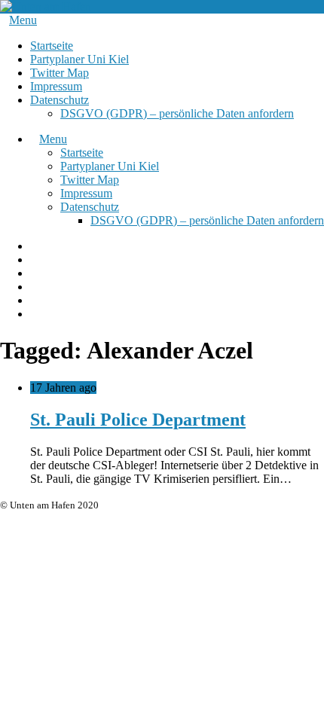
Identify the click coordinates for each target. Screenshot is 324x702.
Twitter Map (59, 72)
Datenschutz (59, 99)
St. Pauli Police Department (138, 419)
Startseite (51, 45)
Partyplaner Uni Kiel (79, 59)
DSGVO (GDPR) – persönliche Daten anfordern (177, 113)
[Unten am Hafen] (45, 6)
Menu (23, 20)
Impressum (56, 86)
